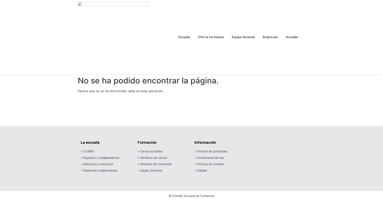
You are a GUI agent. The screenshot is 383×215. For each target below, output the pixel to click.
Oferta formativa (211, 37)
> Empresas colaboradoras (99, 170)
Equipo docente (243, 37)
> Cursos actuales (150, 151)
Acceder (292, 37)
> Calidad (200, 170)
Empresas (270, 37)
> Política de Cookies (209, 164)
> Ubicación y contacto (97, 164)
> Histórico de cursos (152, 158)
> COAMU (87, 151)
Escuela (184, 37)
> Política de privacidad (210, 151)
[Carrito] (303, 38)
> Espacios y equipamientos (100, 158)
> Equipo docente (150, 170)
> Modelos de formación (155, 164)
